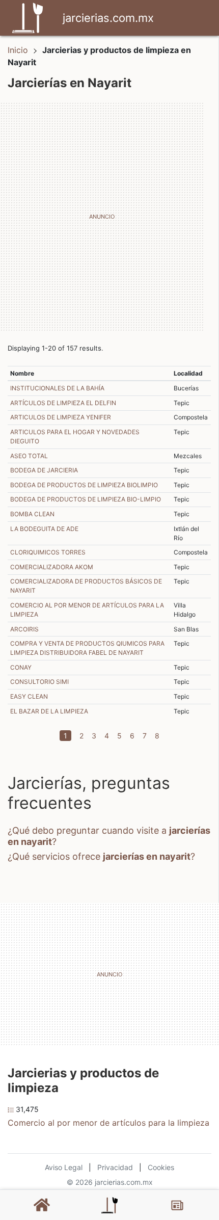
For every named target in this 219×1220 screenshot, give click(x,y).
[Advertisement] (109, 216)
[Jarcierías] (109, 1205)
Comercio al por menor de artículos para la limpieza (108, 1123)
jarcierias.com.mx (108, 17)
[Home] (27, 17)
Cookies (161, 1167)
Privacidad (115, 1167)
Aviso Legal (64, 1167)
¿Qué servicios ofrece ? (101, 856)
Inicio (18, 50)
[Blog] (177, 1205)
